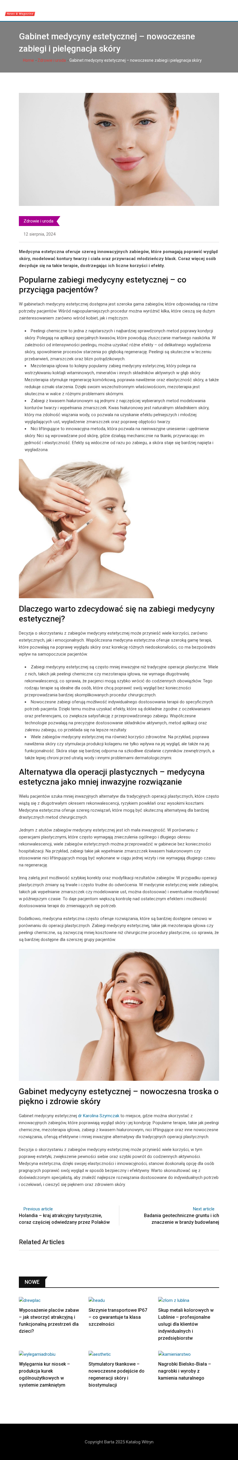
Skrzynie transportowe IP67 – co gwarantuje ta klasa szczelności (118, 1317)
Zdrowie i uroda (51, 60)
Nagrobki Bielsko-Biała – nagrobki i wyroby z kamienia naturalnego (184, 1371)
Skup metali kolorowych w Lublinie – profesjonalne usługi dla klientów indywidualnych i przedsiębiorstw (186, 1324)
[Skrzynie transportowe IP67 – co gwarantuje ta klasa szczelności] (119, 1300)
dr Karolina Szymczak (98, 1115)
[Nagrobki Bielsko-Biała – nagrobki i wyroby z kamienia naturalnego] (188, 1354)
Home (28, 60)
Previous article (38, 1209)
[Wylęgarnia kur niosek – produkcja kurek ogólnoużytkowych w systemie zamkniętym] (49, 1354)
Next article (203, 1209)
